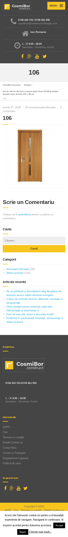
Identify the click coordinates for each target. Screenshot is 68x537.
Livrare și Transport (14, 452)
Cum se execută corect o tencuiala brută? (30, 314)
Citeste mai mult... (40, 531)
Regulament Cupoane (15, 458)
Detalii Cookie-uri (13, 442)
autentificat (24, 214)
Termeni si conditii (13, 437)
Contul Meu (9, 447)
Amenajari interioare (18, 268)
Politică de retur (12, 463)
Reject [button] (22, 532)
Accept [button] (59, 525)
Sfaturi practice (15, 272)
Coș (5, 432)
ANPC (6, 426)
